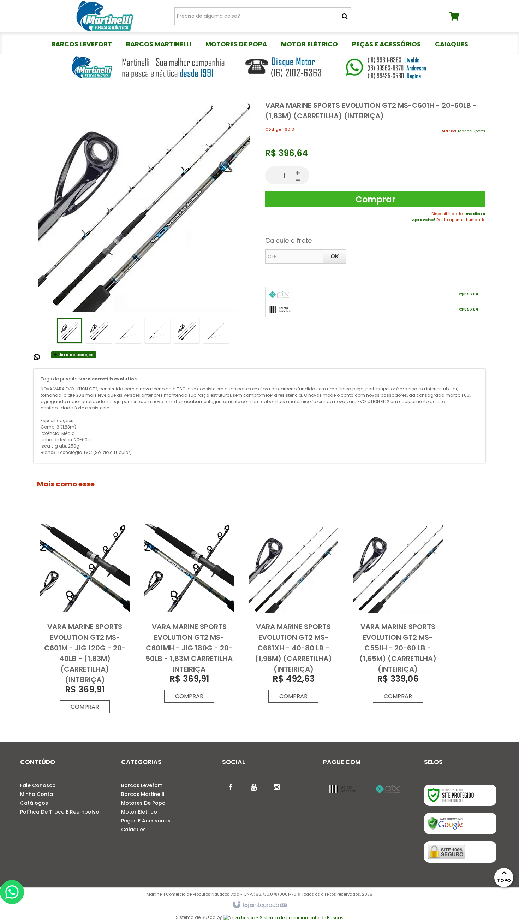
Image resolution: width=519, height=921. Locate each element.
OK (334, 256)
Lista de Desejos (75, 355)
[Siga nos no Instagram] (277, 786)
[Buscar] (345, 16)
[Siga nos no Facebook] (231, 786)
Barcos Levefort (141, 785)
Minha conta (36, 794)
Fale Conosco (38, 785)
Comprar (375, 199)
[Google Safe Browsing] (460, 823)
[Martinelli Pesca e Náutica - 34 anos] (104, 16)
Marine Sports (471, 131)
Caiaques (133, 829)
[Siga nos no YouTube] (254, 786)
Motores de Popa (143, 803)
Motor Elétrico (139, 811)
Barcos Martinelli (142, 794)
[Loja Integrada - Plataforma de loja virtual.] (259, 905)
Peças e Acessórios (146, 820)
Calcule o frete (288, 240)
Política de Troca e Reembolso (59, 811)
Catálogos (34, 803)
